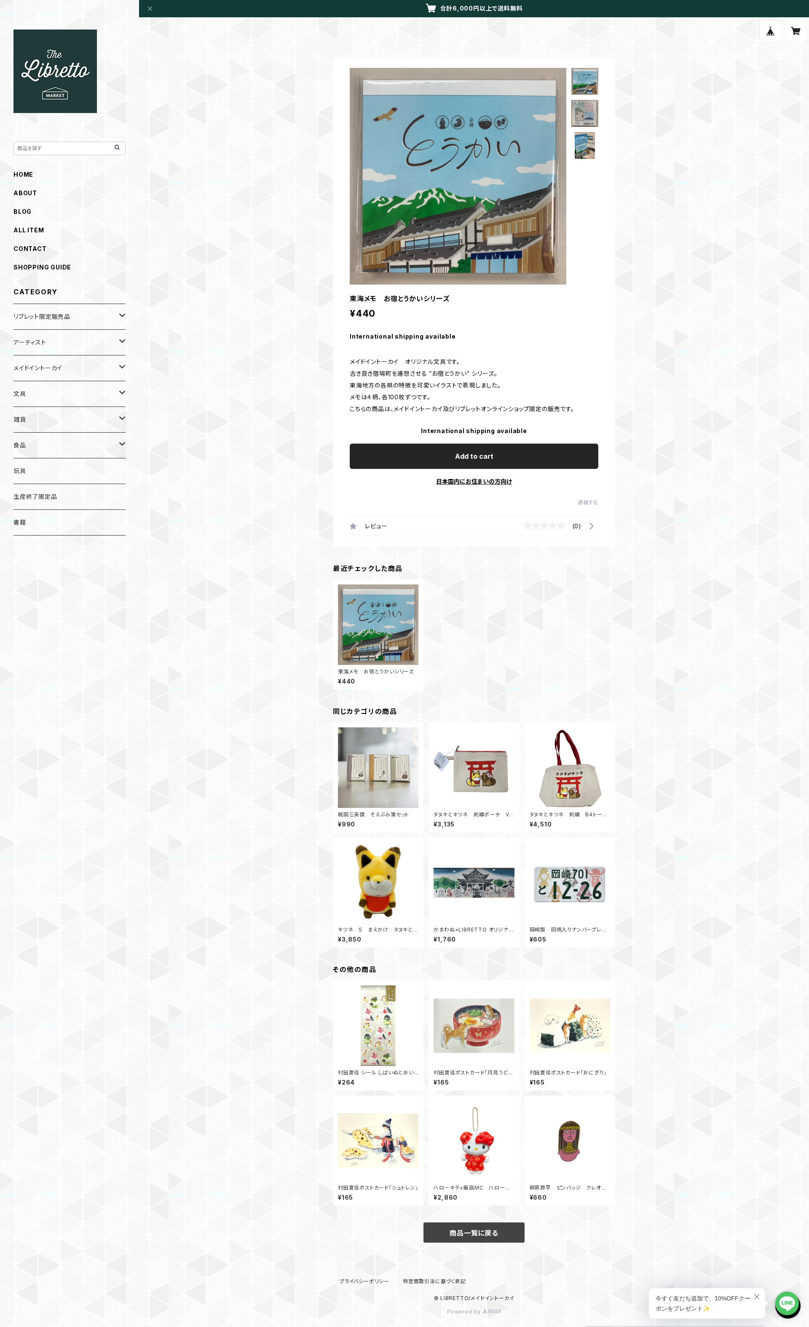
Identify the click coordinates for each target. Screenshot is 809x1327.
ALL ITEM (28, 230)
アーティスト (29, 342)
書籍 (19, 522)
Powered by (464, 1311)
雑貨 (19, 419)
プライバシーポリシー (364, 1281)
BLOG (22, 211)
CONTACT (30, 248)
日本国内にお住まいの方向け (474, 481)
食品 (19, 445)
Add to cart (474, 456)
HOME (23, 174)
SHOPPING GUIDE (42, 267)
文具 (19, 393)
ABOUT (25, 192)
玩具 (19, 470)
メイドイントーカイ (37, 367)
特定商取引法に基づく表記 (434, 1281)
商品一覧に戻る (474, 1233)
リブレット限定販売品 (41, 316)
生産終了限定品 (35, 496)
